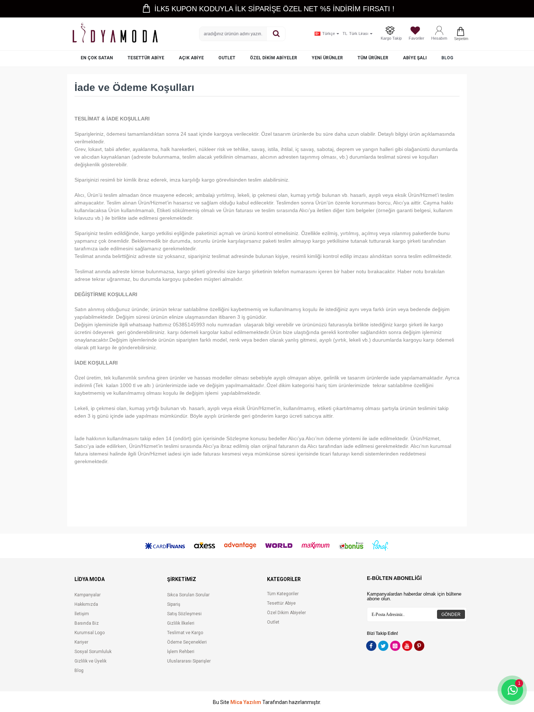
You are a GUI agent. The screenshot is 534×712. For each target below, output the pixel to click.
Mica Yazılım (245, 702)
